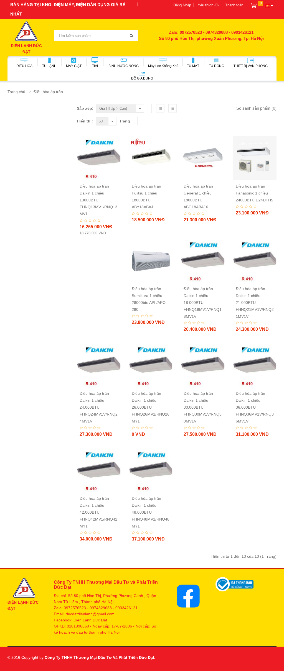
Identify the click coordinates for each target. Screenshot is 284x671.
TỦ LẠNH (49, 66)
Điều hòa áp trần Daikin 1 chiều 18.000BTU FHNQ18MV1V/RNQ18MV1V (203, 302)
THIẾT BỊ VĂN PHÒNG (251, 66)
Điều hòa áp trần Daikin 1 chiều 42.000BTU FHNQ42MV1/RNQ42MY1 (98, 512)
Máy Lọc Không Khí (163, 66)
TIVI (95, 66)
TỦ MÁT (193, 66)
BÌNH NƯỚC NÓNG (123, 66)
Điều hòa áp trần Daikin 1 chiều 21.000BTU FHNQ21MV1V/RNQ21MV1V (255, 302)
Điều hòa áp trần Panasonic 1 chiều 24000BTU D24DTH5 (254, 193)
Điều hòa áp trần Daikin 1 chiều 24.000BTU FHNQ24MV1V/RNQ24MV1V (99, 407)
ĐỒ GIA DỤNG (142, 78)
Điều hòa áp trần (48, 91)
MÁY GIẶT (74, 66)
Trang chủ (16, 91)
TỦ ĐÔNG (216, 66)
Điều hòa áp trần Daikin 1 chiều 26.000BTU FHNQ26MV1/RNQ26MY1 (150, 407)
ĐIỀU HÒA (24, 66)
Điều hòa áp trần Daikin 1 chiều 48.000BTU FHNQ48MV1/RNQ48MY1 (150, 512)
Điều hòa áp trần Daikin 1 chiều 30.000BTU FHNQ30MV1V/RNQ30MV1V (203, 407)
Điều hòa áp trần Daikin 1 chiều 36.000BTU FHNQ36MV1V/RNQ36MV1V (255, 407)
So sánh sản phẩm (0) (256, 108)
